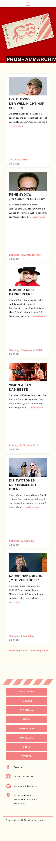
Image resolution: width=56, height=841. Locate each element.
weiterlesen (18, 126)
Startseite (26, 691)
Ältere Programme (39, 650)
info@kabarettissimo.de (25, 786)
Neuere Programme (17, 650)
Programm (26, 710)
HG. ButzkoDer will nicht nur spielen (26, 103)
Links (26, 747)
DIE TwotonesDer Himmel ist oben (23, 485)
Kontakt (26, 701)
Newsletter (27, 728)
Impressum (27, 737)
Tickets (26, 756)
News (26, 719)
